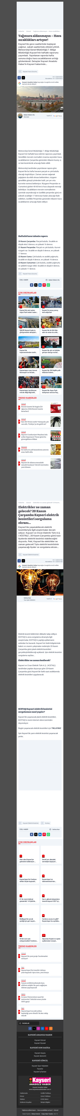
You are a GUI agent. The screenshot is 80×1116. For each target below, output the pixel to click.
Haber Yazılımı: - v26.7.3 (40, 1114)
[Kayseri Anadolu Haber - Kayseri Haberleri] (40, 1081)
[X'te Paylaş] (23, 77)
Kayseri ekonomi (40, 1056)
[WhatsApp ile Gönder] (48, 285)
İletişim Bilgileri (45, 1102)
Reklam (22, 1099)
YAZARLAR (25, 1023)
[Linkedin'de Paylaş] (40, 285)
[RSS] (50, 1028)
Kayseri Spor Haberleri (40, 1066)
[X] (34, 1028)
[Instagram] (38, 1028)
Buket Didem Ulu (29, 116)
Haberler (21, 31)
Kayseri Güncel (40, 1040)
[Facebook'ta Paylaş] (19, 77)
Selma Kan (29, 599)
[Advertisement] (40, 15)
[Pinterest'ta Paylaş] (44, 285)
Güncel (28, 31)
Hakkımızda (24, 1093)
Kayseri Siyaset (40, 1043)
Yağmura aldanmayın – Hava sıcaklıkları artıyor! (46, 31)
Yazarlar (40, 1069)
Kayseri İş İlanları (40, 1072)
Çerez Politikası (45, 1096)
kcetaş (47, 823)
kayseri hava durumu (30, 71)
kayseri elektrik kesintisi (30, 554)
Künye (22, 1096)
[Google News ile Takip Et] (57, 115)
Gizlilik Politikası (46, 1093)
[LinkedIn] (42, 1028)
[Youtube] (46, 1028)
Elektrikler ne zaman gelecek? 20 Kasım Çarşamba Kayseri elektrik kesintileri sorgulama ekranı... (46, 503)
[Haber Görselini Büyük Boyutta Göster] (40, 99)
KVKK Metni (44, 1099)
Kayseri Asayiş (40, 1053)
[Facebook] (30, 1028)
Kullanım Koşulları (26, 1102)
